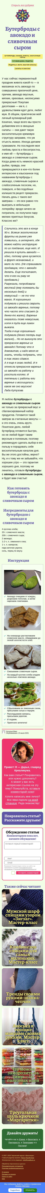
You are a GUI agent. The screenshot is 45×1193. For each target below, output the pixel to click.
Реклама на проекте (9, 1174)
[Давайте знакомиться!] (22, 752)
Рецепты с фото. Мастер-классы (22, 65)
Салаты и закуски (22, 68)
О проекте (5, 1172)
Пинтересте (14, 1142)
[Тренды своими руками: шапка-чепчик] (22, 987)
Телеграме (28, 1142)
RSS (3, 1179)
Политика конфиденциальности (13, 1168)
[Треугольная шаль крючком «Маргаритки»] (22, 1105)
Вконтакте (33, 1139)
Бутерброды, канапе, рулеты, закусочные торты (22, 56)
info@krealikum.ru (29, 1160)
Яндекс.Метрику (22, 1186)
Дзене (22, 1139)
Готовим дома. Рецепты (22, 61)
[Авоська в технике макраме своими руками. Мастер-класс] (23, 1033)
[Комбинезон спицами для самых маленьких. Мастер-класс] (23, 954)
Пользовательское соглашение (12, 1166)
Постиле (22, 1146)
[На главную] (22, 22)
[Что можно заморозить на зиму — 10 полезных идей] (23, 1074)
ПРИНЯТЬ (30, 1190)
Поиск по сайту (7, 1176)
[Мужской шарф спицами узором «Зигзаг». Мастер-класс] (23, 916)
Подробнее (15, 1190)
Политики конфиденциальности (25, 869)
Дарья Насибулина (27, 1158)
